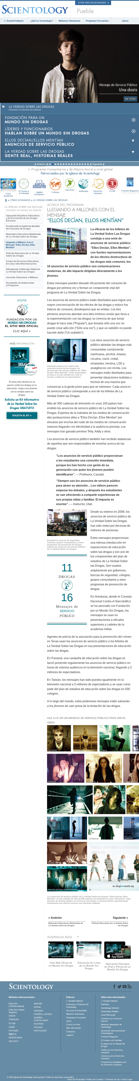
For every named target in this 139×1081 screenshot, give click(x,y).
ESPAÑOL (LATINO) (43, 1014)
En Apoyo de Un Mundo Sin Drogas (113, 1045)
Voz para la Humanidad (76, 1010)
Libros (125, 21)
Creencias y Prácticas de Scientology (77, 1005)
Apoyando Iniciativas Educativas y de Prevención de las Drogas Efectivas (23, 218)
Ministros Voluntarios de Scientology (111, 1025)
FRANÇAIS (14, 1019)
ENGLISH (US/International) (16, 1005)
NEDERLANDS (15, 1037)
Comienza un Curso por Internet (111, 1019)
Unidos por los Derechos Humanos (112, 1051)
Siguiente (97, 164)
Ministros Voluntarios (69, 21)
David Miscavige (108, 1015)
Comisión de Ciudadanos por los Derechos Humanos (113, 1063)
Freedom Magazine (109, 1037)
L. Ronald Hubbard (13, 21)
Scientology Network (110, 1008)
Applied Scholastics (39, 193)
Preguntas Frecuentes (97, 21)
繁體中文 (13, 1034)
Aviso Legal (127, 1079)
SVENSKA (38, 1011)
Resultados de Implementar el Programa (20, 284)
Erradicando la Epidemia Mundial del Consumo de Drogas (23, 227)
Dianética (105, 1004)
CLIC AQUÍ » (22, 331)
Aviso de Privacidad (76, 1079)
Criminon (55, 192)
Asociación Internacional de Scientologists (113, 1032)
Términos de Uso (112, 1079)
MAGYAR (38, 1004)
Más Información (73, 1028)
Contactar (70, 1031)
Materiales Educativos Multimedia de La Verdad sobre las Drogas (23, 235)
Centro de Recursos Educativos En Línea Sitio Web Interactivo (22, 262)
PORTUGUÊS (40, 1031)
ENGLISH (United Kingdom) (16, 1011)
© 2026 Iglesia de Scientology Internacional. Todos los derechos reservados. (40, 1077)
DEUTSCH (13, 1041)
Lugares (69, 1035)
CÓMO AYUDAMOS (20, 200)
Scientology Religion (110, 1011)
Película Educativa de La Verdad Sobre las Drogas (22, 254)
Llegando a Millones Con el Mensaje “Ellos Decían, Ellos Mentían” (20, 245)
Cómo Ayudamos (8, 194)
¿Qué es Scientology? (41, 21)
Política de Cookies (95, 1079)
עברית (12, 1023)
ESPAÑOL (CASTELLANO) (41, 1019)
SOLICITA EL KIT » (21, 415)
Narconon (70, 190)
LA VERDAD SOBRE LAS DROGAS (50, 200)
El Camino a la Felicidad (24, 192)
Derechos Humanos (98, 192)
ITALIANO (38, 1027)
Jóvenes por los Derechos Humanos (112, 1057)
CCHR (112, 191)
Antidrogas (83, 191)
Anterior (41, 164)
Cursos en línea (73, 1024)
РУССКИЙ (13, 1031)
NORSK (37, 1007)
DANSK (12, 1016)
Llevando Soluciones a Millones (22, 277)
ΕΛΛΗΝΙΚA (39, 1024)
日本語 (12, 1027)
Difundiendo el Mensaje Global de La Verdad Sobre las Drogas (23, 270)
